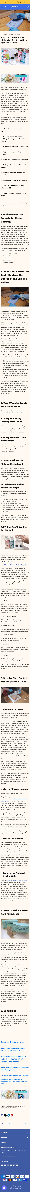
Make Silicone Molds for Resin (14, 1106)
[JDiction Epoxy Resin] (15, 1099)
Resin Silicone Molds (10, 1107)
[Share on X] (5, 1115)
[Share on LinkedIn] (8, 1115)
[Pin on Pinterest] (12, 1115)
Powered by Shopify (15, 1188)
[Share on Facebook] (2, 1115)
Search (15, 1185)
